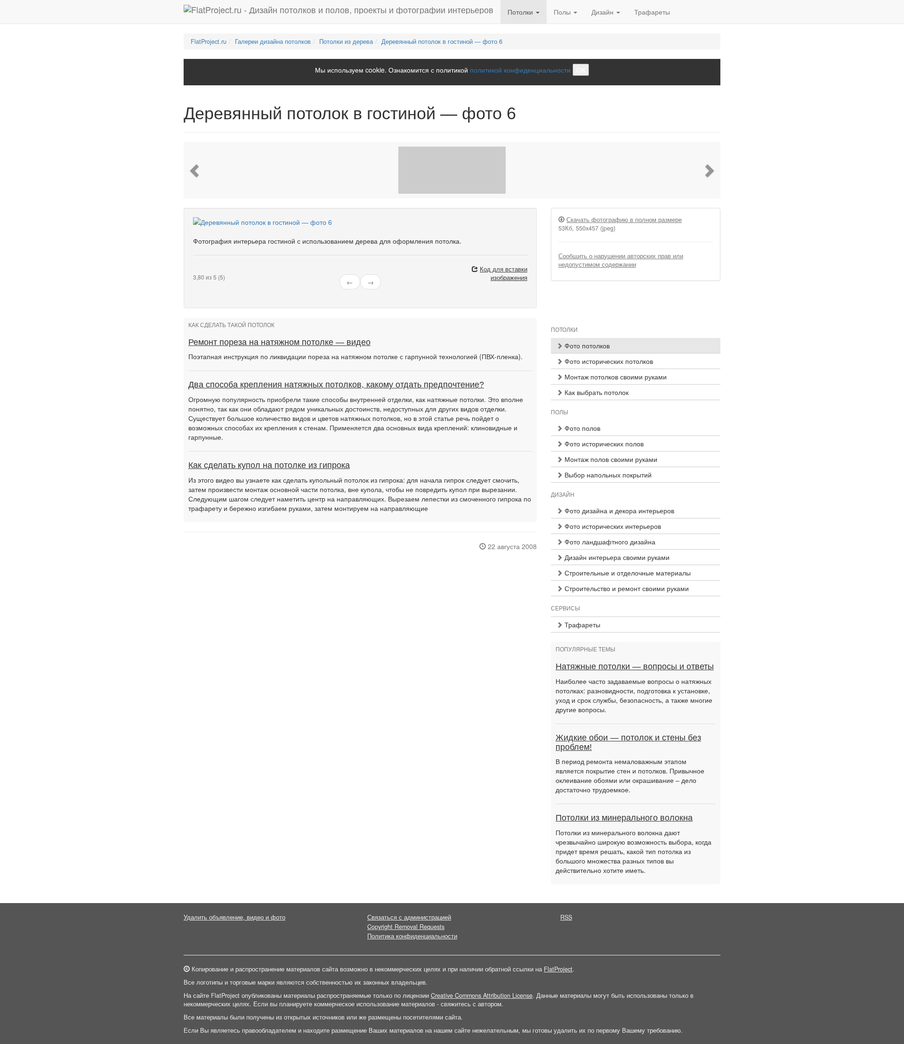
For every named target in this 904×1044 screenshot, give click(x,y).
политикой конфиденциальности (520, 69)
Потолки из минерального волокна (624, 817)
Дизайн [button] (603, 11)
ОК (580, 69)
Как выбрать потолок (596, 392)
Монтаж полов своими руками (610, 459)
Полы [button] (563, 11)
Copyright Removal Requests (405, 926)
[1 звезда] (196, 269)
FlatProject (558, 969)
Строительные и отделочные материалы (627, 572)
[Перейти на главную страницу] (338, 12)
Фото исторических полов (603, 443)
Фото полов (581, 428)
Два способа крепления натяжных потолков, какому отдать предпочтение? (336, 384)
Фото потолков (586, 345)
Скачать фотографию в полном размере (624, 219)
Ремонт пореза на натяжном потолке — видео (279, 342)
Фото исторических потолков (608, 361)
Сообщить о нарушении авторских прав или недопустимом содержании (620, 260)
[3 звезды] (207, 269)
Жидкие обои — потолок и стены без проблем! (628, 742)
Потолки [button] (521, 11)
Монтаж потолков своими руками (615, 376)
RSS (566, 917)
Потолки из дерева (346, 41)
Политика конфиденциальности (412, 936)
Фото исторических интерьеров (612, 526)
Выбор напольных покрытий (607, 474)
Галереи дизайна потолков (273, 41)
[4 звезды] (213, 269)
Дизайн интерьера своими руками (616, 557)
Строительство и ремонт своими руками (626, 588)
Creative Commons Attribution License (482, 995)
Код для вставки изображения (503, 273)
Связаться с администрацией (409, 917)
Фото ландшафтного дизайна (609, 541)
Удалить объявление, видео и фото (234, 917)
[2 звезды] (201, 269)
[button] (195, 170)
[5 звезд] (218, 269)
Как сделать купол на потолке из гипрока (269, 465)
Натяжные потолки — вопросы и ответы (635, 666)
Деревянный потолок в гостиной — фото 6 (441, 41)
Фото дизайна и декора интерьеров (618, 510)
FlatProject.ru (208, 41)
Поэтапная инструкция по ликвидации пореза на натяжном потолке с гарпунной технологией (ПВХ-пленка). (355, 356)
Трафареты (652, 11)
